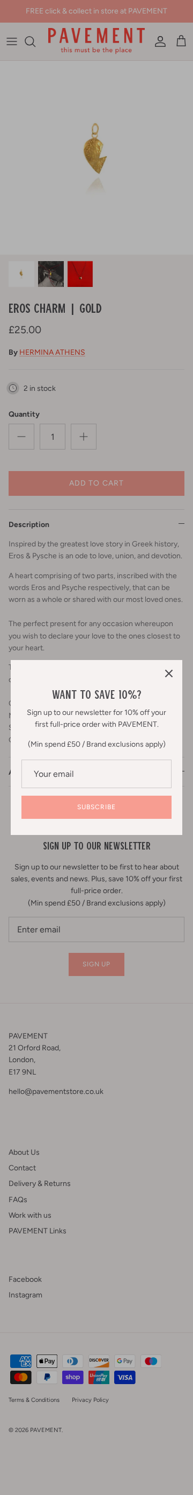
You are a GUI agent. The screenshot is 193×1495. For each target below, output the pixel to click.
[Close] (169, 673)
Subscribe (96, 807)
